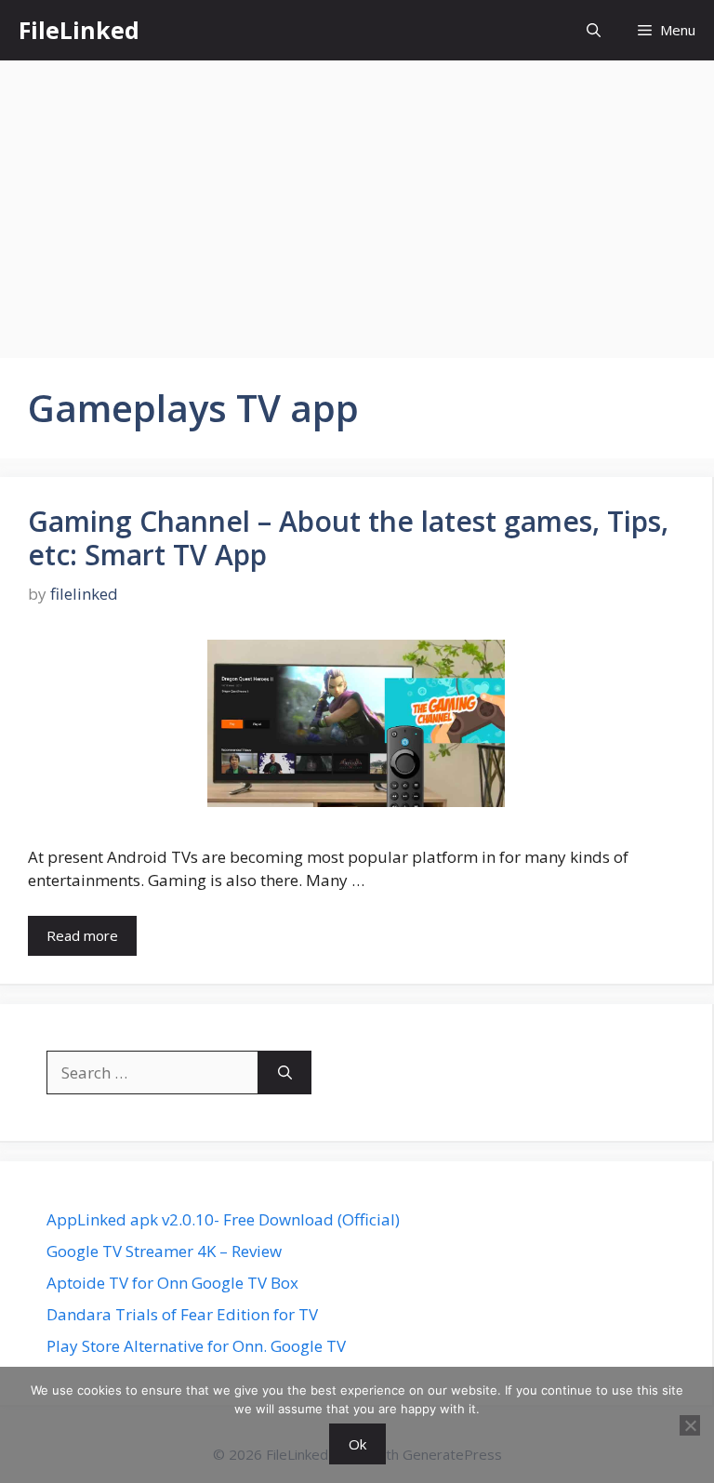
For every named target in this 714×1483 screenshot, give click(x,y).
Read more (82, 935)
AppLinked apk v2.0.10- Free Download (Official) (223, 1219)
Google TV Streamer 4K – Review (164, 1251)
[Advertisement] (357, 200)
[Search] (284, 1073)
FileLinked (79, 30)
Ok (357, 1444)
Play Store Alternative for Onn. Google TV (196, 1346)
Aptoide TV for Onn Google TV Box (172, 1282)
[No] (690, 1425)
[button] (593, 30)
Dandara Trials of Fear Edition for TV (182, 1314)
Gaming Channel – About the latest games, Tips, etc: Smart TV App (348, 538)
